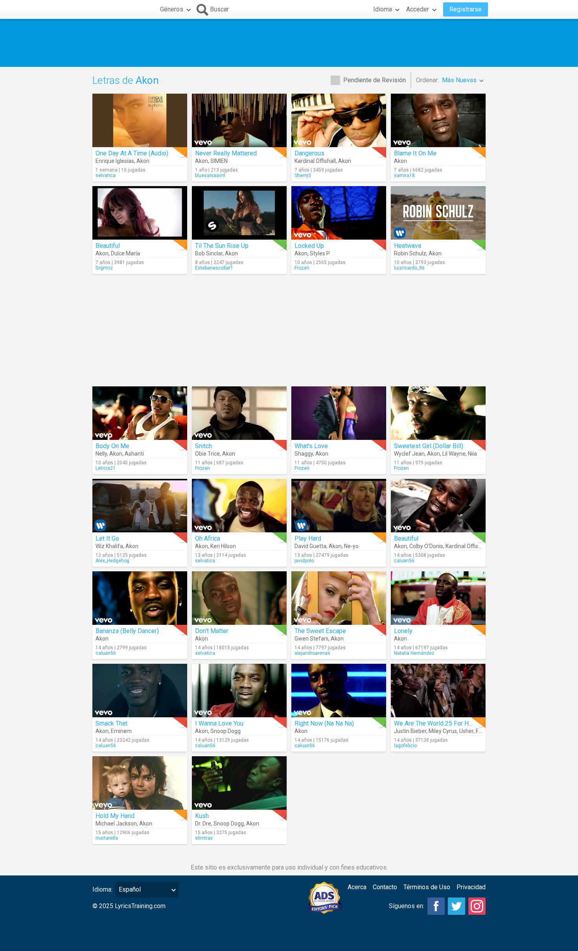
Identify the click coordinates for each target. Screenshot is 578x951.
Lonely (403, 631)
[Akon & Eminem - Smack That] (139, 690)
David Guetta (310, 546)
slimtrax (204, 838)
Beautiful (108, 245)
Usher (466, 731)
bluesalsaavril (210, 175)
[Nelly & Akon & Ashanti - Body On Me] (139, 413)
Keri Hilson (223, 546)
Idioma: (102, 889)
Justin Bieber (410, 731)
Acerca (357, 887)
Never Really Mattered (226, 153)
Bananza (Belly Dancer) (127, 631)
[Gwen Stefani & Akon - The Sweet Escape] (338, 598)
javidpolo (304, 560)
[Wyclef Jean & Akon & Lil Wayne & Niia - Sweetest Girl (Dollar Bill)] (438, 413)
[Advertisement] (289, 43)
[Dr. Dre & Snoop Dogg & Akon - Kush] (239, 783)
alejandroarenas (312, 653)
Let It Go (107, 538)
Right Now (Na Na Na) (324, 723)
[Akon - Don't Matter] (239, 598)
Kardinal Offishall (315, 161)
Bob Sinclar (209, 253)
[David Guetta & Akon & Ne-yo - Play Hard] (338, 505)
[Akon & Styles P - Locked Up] (338, 213)
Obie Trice (207, 454)
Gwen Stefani (311, 638)
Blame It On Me (415, 153)
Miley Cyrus (443, 731)
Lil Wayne (454, 454)
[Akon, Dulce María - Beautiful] (139, 213)
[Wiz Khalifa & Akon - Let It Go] (139, 505)
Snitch (203, 446)
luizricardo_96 (409, 268)
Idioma (382, 9)
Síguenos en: (406, 906)
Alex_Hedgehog (112, 560)
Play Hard (308, 538)
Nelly (101, 454)
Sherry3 (303, 175)
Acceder (417, 9)
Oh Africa (207, 538)
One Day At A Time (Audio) (132, 153)
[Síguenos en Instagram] (477, 906)
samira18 (404, 175)
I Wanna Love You (219, 723)
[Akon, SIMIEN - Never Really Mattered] (239, 120)
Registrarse (465, 9)
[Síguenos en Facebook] (436, 906)
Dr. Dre (203, 823)
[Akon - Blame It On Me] (438, 120)
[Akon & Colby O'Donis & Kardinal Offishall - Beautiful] (438, 505)
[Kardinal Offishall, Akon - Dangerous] (338, 120)
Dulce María (125, 253)
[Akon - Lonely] (438, 598)
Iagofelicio (405, 745)
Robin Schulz (410, 253)
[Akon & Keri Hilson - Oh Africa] (239, 505)
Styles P (320, 253)
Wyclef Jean (409, 454)
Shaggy (304, 454)
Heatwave (408, 245)
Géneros (171, 9)
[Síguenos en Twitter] (456, 906)
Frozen (302, 268)
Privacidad (471, 887)
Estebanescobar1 (214, 268)
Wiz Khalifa (109, 546)
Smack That (111, 723)
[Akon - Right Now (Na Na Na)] (338, 690)
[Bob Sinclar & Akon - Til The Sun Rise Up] (239, 213)
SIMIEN (219, 161)
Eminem (121, 731)
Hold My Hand (115, 816)
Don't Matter (211, 631)
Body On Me (112, 446)
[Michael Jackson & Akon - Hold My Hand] (139, 783)
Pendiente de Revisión (374, 80)
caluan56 (404, 560)
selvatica (106, 175)
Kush (202, 816)
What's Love (311, 446)
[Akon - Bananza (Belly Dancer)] (139, 598)
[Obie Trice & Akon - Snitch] (239, 413)
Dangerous (309, 153)
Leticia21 (106, 468)
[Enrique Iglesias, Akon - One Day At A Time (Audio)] (139, 120)
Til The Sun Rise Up (222, 245)
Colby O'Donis (426, 546)
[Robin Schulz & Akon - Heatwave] (438, 213)
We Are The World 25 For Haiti (435, 723)
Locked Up (309, 245)
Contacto (385, 887)
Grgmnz (104, 268)
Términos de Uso (426, 887)
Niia (472, 454)
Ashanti (134, 454)
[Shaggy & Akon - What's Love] (338, 413)
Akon (142, 161)
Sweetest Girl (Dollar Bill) (428, 446)
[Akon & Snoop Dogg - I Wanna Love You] (239, 690)
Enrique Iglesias (115, 161)
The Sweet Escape (320, 631)
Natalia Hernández (414, 653)
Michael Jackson (116, 823)
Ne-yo (351, 546)
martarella (107, 838)
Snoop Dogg (225, 731)
